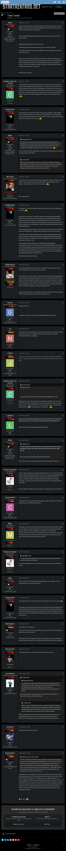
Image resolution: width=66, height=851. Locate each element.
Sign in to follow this (7, 13)
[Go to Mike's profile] (10, 535)
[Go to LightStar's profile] (10, 425)
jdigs (10, 578)
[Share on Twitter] (2, 840)
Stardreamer (10, 624)
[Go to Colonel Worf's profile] (10, 507)
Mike (10, 524)
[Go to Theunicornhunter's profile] (10, 481)
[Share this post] (62, 22)
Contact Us (36, 845)
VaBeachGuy (10, 265)
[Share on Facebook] (5, 840)
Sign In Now (47, 824)
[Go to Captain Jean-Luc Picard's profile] (10, 94)
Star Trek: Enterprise (26, 18)
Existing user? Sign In (47, 6)
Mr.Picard (10, 177)
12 (10, 193)
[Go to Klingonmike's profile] (10, 119)
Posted (24, 22)
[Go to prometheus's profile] (10, 683)
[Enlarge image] (19, 799)
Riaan (10, 18)
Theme (29, 845)
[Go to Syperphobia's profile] (10, 759)
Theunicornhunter (10, 470)
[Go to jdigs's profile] (10, 584)
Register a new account (18, 824)
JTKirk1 (10, 353)
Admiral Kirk (10, 649)
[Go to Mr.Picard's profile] (10, 186)
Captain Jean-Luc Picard (10, 82)
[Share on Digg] (8, 840)
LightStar (10, 416)
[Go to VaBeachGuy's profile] (10, 274)
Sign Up (59, 6)
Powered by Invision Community (33, 848)
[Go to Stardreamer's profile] (10, 630)
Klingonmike (10, 109)
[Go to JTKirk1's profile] (10, 363)
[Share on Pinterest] (18, 840)
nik (10, 329)
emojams (10, 727)
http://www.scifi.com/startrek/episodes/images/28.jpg (33, 427)
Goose (9, 303)
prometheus (10, 674)
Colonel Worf (10, 498)
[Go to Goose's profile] (10, 312)
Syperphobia (10, 753)
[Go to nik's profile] (10, 338)
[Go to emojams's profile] (10, 737)
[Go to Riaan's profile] (3, 15)
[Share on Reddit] (13, 840)
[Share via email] (16, 840)
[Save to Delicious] (10, 840)
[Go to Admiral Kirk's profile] (10, 659)
